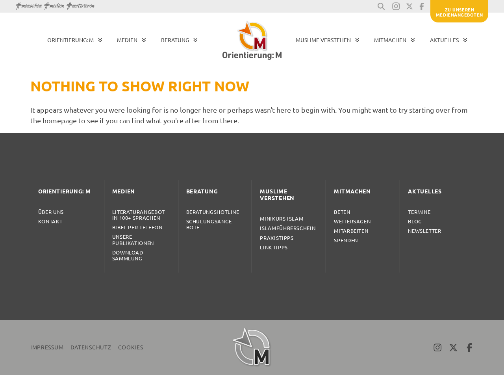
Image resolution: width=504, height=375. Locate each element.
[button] (381, 6)
